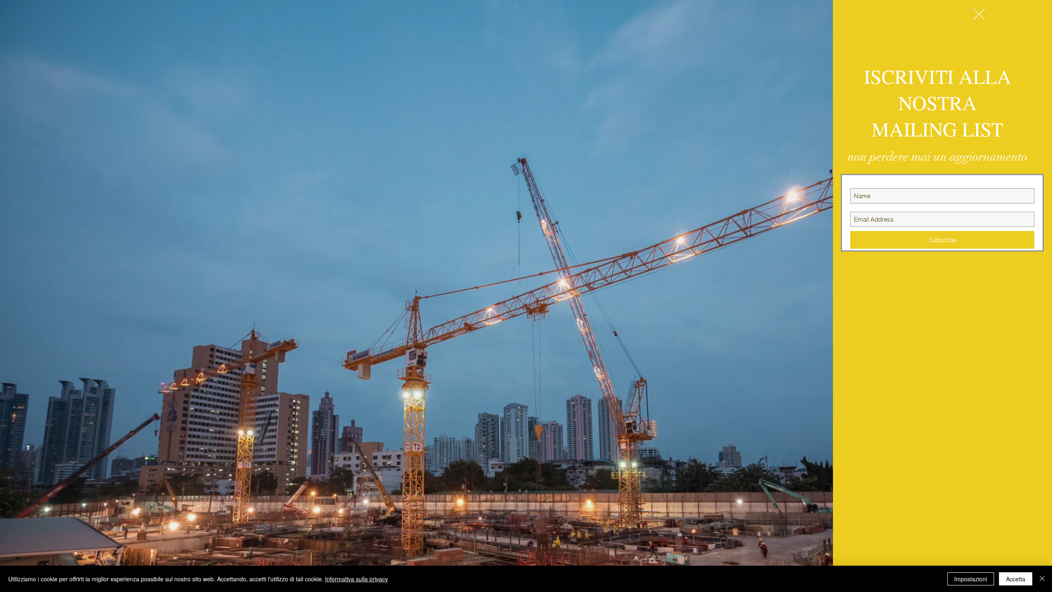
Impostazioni (970, 579)
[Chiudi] (1042, 578)
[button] (979, 14)
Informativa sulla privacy (356, 579)
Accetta (1015, 579)
